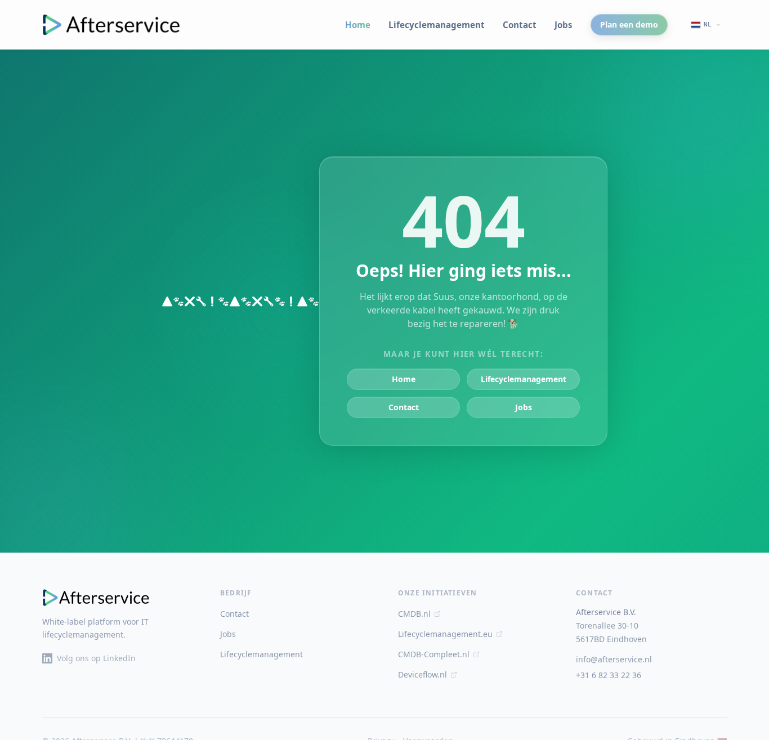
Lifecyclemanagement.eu (445, 634)
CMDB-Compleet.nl (434, 654)
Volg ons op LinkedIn (96, 658)
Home (357, 24)
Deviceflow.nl (422, 674)
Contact (519, 24)
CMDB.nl (414, 613)
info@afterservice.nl (614, 659)
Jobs (564, 24)
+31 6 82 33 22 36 (608, 675)
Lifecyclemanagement (436, 24)
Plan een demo (629, 24)
